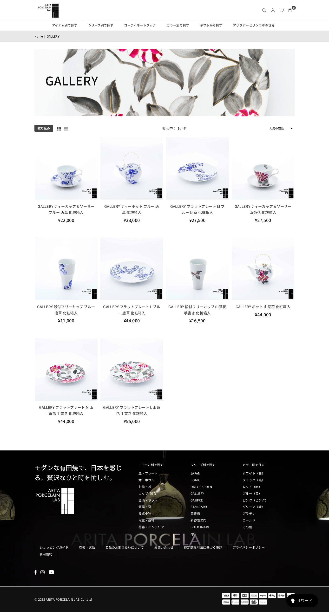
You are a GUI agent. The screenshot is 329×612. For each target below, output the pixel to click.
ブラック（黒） (254, 480)
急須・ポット (148, 500)
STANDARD (199, 506)
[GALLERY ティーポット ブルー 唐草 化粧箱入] (131, 168)
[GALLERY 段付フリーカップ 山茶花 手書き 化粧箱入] (197, 268)
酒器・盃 (144, 506)
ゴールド (249, 520)
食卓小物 (144, 513)
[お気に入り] (281, 10)
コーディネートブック (140, 25)
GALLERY (197, 493)
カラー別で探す (178, 25)
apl (193, 533)
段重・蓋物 (146, 520)
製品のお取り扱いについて (124, 547)
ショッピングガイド (54, 547)
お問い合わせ (163, 547)
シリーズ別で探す (101, 25)
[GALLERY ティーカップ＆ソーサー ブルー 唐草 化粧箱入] (66, 168)
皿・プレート (148, 473)
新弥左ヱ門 (199, 520)
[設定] (273, 10)
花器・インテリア (151, 527)
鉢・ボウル (146, 480)
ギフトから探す (211, 25)
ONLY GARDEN (201, 486)
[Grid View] (59, 128)
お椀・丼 (144, 486)
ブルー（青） (252, 493)
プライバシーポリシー (249, 547)
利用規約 (45, 554)
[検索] (264, 10)
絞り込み (44, 128)
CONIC (195, 480)
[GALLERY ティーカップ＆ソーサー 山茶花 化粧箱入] (263, 168)
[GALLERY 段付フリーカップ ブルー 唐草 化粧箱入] (66, 268)
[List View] (65, 128)
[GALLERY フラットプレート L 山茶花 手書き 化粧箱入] (131, 369)
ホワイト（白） (254, 473)
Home (38, 36)
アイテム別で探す (65, 25)
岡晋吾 (195, 513)
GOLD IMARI (200, 527)
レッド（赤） (252, 486)
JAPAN (195, 473)
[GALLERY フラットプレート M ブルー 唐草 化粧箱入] (197, 168)
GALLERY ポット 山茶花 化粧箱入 (263, 306)
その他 (247, 527)
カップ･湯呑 (147, 493)
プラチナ (249, 513)
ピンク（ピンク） (255, 500)
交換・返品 (87, 547)
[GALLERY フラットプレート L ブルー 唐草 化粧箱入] (131, 268)
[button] (290, 10)
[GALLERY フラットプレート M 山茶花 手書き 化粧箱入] (66, 369)
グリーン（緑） (254, 506)
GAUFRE (197, 500)
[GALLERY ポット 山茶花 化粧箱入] (263, 268)
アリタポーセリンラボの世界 (254, 25)
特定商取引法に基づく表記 (203, 547)
